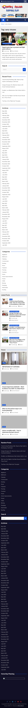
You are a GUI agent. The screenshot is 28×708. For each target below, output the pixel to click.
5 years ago (6, 51)
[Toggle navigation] (7, 20)
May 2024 (4, 152)
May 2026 (4, 111)
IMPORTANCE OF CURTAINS (10, 367)
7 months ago (14, 344)
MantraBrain (21, 706)
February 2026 (5, 115)
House (3, 278)
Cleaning (4, 259)
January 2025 (5, 137)
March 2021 (5, 229)
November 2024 (6, 142)
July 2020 (4, 245)
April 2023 (4, 179)
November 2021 (6, 216)
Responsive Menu (25, 1)
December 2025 (6, 120)
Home (3, 274)
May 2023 (4, 177)
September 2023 (6, 168)
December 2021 (6, 214)
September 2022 (6, 194)
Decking (4, 263)
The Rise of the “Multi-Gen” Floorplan (11, 101)
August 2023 (5, 170)
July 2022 (4, 199)
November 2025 (6, 122)
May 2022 (4, 203)
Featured (4, 267)
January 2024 (5, 159)
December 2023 (6, 161)
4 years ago (6, 368)
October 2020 (5, 240)
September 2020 (6, 243)
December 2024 (6, 139)
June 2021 (4, 223)
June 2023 (4, 174)
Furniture (4, 272)
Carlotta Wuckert (15, 332)
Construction (5, 261)
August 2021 (5, 218)
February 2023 (5, 183)
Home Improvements (7, 43)
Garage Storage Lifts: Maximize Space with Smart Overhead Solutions (17, 314)
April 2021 (4, 227)
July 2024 (4, 150)
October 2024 (5, 144)
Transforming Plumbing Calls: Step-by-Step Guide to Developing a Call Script (17, 302)
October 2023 (5, 166)
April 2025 (4, 131)
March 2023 (5, 181)
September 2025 (6, 126)
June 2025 (4, 128)
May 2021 (4, 225)
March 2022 (5, 207)
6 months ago (14, 330)
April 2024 (4, 155)
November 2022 (6, 190)
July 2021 (4, 221)
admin (21, 306)
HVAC (3, 281)
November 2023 (6, 164)
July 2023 (4, 172)
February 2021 (5, 232)
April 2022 (4, 205)
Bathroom (4, 256)
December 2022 (6, 188)
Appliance (4, 254)
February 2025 (5, 135)
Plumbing (4, 285)
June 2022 (4, 201)
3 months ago (14, 306)
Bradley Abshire (14, 320)
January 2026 (5, 117)
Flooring (4, 270)
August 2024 (5, 148)
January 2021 (5, 234)
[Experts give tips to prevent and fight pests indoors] (14, 38)
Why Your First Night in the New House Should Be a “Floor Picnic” (17, 341)
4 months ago (14, 318)
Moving (4, 283)
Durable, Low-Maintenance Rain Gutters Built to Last (17, 327)
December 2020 (6, 236)
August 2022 (5, 196)
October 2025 (5, 124)
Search (24, 69)
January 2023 (5, 186)
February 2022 (5, 210)
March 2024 (5, 157)
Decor (3, 265)
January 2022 (5, 212)
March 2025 (5, 133)
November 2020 (6, 238)
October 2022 (5, 192)
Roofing (4, 289)
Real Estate (5, 287)
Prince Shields (14, 51)
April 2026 (4, 113)
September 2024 (6, 146)
